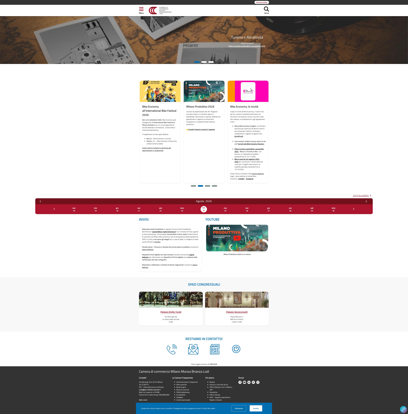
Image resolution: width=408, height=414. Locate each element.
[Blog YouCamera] (253, 382)
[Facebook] (240, 382)
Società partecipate (183, 400)
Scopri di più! (153, 118)
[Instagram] (257, 382)
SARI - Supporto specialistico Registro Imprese (220, 398)
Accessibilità (180, 394)
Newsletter (214, 392)
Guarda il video (198, 129)
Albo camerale (181, 384)
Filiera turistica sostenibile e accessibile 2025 (309, 46)
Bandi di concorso (182, 389)
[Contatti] (193, 349)
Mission (212, 382)
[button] (141, 10)
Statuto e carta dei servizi (219, 384)
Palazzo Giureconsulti (237, 312)
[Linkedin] (249, 382)
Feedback (179, 397)
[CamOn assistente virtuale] (236, 349)
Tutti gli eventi (361, 195)
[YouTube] (244, 382)
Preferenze (240, 408)
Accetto (257, 408)
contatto (157, 242)
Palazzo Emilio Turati (170, 312)
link (258, 138)
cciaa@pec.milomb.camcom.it (150, 389)
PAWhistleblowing (183, 392)
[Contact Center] (172, 349)
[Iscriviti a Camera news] (215, 349)
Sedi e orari (143, 400)
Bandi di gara (181, 387)
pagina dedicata (147, 249)
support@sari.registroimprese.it (164, 231)
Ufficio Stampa (215, 394)
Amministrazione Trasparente (187, 382)
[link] (160, 10)
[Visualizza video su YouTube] (237, 238)
